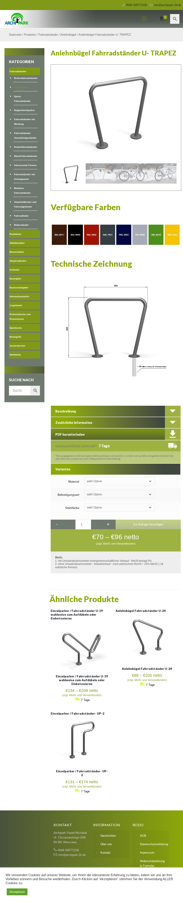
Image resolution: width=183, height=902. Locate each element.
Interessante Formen (25, 165)
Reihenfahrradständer (26, 78)
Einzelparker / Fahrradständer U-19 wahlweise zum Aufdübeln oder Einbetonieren (77, 614)
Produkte (30, 34)
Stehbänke (15, 354)
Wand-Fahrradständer (25, 156)
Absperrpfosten (18, 261)
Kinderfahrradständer (25, 147)
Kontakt (105, 852)
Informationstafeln (19, 296)
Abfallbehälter (17, 243)
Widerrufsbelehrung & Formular (152, 863)
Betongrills (15, 337)
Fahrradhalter (21, 216)
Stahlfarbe (72, 508)
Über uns (106, 844)
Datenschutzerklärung (153, 844)
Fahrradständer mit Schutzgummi (24, 176)
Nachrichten (108, 835)
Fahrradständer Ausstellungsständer (25, 135)
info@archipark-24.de (167, 5)
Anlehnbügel (68, 34)
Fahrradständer (48, 34)
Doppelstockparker (24, 110)
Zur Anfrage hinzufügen (148, 524)
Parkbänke (15, 234)
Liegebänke (16, 305)
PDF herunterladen (70, 434)
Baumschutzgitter (19, 287)
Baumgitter (15, 278)
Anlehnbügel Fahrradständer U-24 (141, 611)
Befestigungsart (68, 494)
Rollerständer (21, 225)
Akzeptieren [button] (17, 892)
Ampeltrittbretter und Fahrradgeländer (25, 204)
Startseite (15, 34)
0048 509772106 (136, 5)
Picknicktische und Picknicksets (20, 316)
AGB (143, 835)
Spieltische (16, 328)
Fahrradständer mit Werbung (24, 121)
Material (73, 481)
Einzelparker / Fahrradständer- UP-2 (77, 713)
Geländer (15, 270)
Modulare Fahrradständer (22, 190)
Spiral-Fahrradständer (22, 98)
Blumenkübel (17, 252)
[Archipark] (65, 18)
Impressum (147, 852)
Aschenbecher (17, 345)
